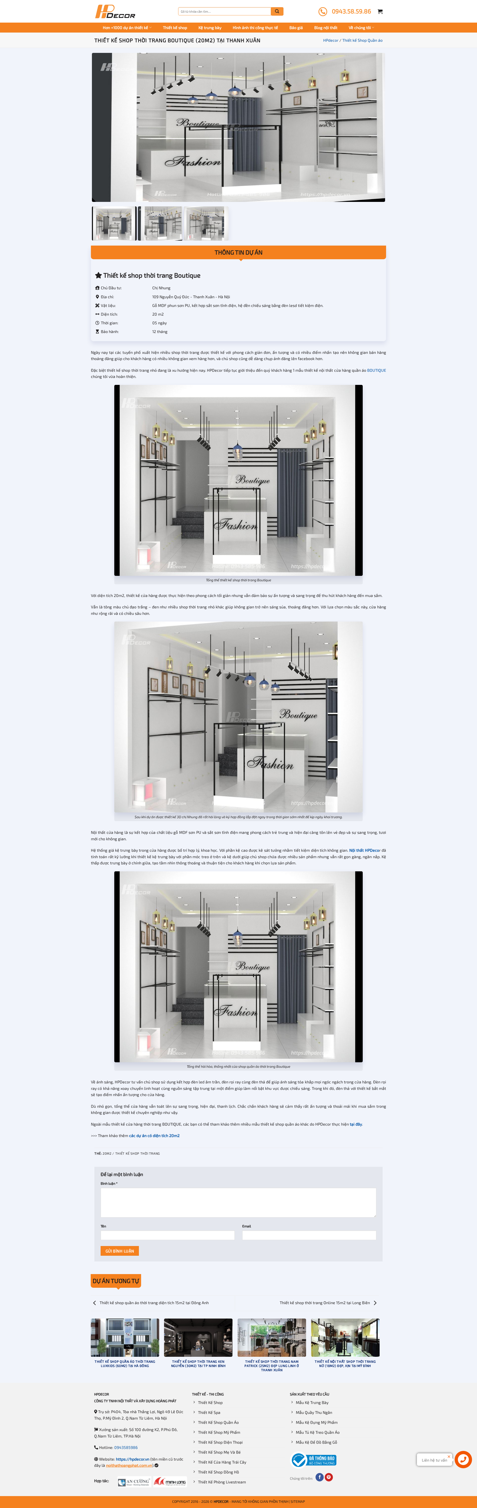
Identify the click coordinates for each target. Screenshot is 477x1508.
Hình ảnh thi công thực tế (255, 27)
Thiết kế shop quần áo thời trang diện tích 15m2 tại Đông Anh (154, 1302)
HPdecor (330, 40)
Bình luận (109, 1183)
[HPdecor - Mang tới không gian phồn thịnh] (115, 11)
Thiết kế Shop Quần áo (362, 40)
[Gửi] (277, 11)
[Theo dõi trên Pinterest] (329, 1477)
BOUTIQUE (376, 370)
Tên (103, 1226)
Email (246, 1226)
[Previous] (91, 1350)
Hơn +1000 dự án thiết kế (125, 27)
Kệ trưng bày (210, 27)
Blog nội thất (325, 27)
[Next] (379, 1350)
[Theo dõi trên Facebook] (320, 1477)
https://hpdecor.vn (132, 1459)
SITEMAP (298, 1501)
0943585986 (126, 1447)
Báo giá (296, 27)
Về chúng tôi (360, 27)
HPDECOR (221, 1501)
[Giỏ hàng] (380, 11)
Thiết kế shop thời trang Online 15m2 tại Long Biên (325, 1302)
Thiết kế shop (175, 27)
